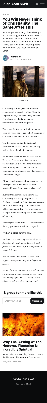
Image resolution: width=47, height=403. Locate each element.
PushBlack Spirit (15, 4)
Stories (6, 14)
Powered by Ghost (23, 384)
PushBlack (15, 56)
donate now (31, 281)
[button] (42, 4)
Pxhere (25, 100)
